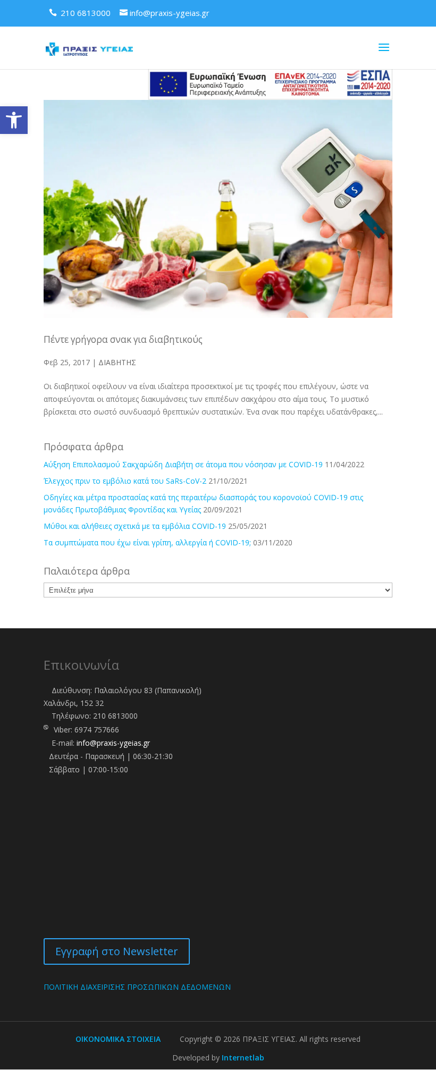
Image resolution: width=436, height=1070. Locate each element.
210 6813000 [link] (115, 716)
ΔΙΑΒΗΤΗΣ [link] (117, 362)
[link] (14, 120)
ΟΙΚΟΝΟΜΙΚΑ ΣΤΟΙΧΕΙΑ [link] (118, 1039)
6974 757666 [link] (96, 729)
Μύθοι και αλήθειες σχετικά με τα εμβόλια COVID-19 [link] (135, 526)
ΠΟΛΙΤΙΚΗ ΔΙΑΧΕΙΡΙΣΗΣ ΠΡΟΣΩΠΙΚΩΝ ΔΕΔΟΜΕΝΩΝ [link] (137, 987)
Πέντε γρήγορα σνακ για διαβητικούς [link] (123, 339)
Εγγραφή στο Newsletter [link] (116, 951)
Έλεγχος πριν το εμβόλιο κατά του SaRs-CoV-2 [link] (125, 481)
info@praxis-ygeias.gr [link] (113, 743)
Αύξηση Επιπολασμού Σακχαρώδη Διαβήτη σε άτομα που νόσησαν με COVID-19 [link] (183, 464)
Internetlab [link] (243, 1057)
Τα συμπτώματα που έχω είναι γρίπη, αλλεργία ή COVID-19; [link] (147, 542)
